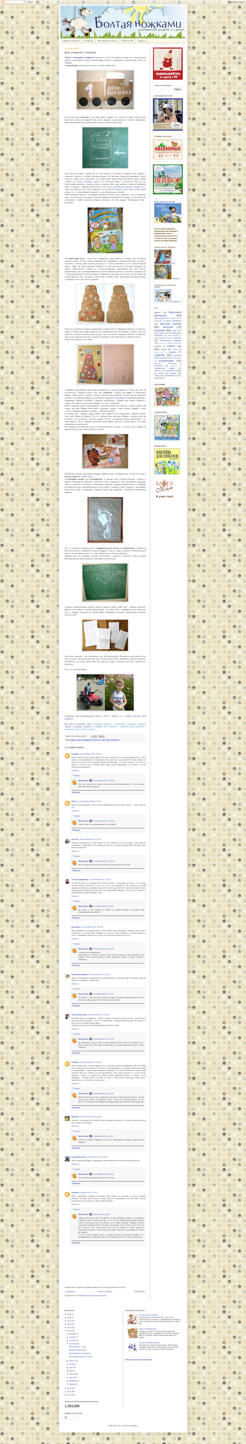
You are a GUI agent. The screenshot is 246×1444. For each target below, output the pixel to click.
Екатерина (75, 927)
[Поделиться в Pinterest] (103, 736)
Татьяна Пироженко (79, 880)
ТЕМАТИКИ (169, 376)
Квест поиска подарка (85, 729)
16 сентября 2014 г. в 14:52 (104, 781)
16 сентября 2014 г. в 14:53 (104, 821)
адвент (157, 312)
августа (72, 1361)
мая (71, 1371)
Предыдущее (139, 1291)
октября (72, 1340)
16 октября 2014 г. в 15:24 (103, 906)
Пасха (175, 350)
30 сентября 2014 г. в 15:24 (91, 1062)
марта (72, 1377)
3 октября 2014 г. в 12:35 (97, 1157)
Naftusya (75, 1117)
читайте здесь (87, 476)
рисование (158, 366)
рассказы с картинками (165, 363)
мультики (162, 343)
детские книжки (171, 323)
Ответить (75, 771)
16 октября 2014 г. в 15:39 (103, 1094)
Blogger (134, 1426)
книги (168, 338)
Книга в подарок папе (147, 1329)
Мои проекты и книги (107, 41)
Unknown (75, 754)
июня (71, 1368)
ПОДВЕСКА (176, 302)
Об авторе (88, 41)
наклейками (120, 398)
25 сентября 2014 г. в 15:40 (99, 975)
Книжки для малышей (77, 1350)
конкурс (177, 338)
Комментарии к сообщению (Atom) (92, 1296)
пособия (177, 355)
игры (174, 330)
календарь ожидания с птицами (87, 726)
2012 (69, 1392)
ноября (72, 1337)
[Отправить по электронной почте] (92, 736)
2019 (69, 1314)
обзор (163, 349)
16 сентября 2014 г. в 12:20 (90, 801)
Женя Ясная (83, 781)
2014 (69, 1331)
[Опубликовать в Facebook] (100, 736)
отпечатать (98, 482)
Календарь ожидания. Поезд (80, 1357)
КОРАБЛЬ (176, 279)
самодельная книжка (164, 368)
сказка (160, 373)
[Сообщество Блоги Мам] (165, 500)
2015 (69, 1328)
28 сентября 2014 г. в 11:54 (98, 1015)
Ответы (77, 776)
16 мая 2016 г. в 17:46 (88, 1193)
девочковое (158, 321)
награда (157, 346)
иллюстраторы (173, 335)
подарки (172, 352)
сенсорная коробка (173, 371)
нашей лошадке (84, 182)
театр (156, 375)
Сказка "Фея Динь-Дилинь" (149, 1343)
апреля (72, 1374)
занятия (168, 327)
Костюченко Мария (79, 975)
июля (71, 1364)
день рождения (174, 321)
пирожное (69, 334)
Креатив (115, 716)
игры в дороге (159, 333)
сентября (73, 1344)
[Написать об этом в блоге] (95, 736)
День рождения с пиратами (115, 726)
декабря (72, 1334)
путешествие (176, 358)
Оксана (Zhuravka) (79, 1015)
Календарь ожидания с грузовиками (108, 724)
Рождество (174, 366)
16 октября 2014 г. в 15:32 (103, 994)
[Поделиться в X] (98, 736)
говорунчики (159, 318)
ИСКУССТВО (127, 41)
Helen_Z (74, 801)
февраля (73, 1381)
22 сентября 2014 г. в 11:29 (100, 880)
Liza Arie (75, 839)
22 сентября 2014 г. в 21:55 (92, 927)
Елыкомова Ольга (79, 1157)
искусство (158, 338)
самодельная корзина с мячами (127, 187)
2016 (69, 1324)
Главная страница (70, 41)
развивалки (166, 360)
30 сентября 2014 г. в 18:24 (91, 1117)
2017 (69, 1321)
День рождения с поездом (79, 1353)
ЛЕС (173, 263)
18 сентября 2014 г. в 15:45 (90, 839)
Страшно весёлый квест (149, 1315)
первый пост (159, 352)
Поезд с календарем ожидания (79, 57)
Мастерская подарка (170, 340)
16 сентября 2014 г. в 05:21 (91, 754)
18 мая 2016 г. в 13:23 (101, 1214)
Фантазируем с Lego (77, 1347)
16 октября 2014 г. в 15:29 (103, 949)
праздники (163, 358)
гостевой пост (174, 318)
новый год (174, 345)
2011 (69, 1395)
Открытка (69, 339)
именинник (81, 669)
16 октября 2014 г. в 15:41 (103, 1136)
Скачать (141, 41)
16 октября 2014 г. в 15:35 (103, 1039)
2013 (69, 1388)
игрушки (159, 330)
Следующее (70, 1291)
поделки (159, 355)
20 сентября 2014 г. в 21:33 (104, 861)
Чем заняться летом (164, 202)
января (72, 1384)
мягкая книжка (173, 343)
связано (157, 371)
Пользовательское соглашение (138, 1360)
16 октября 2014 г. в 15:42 (103, 1174)
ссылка (172, 373)
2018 (69, 1318)
